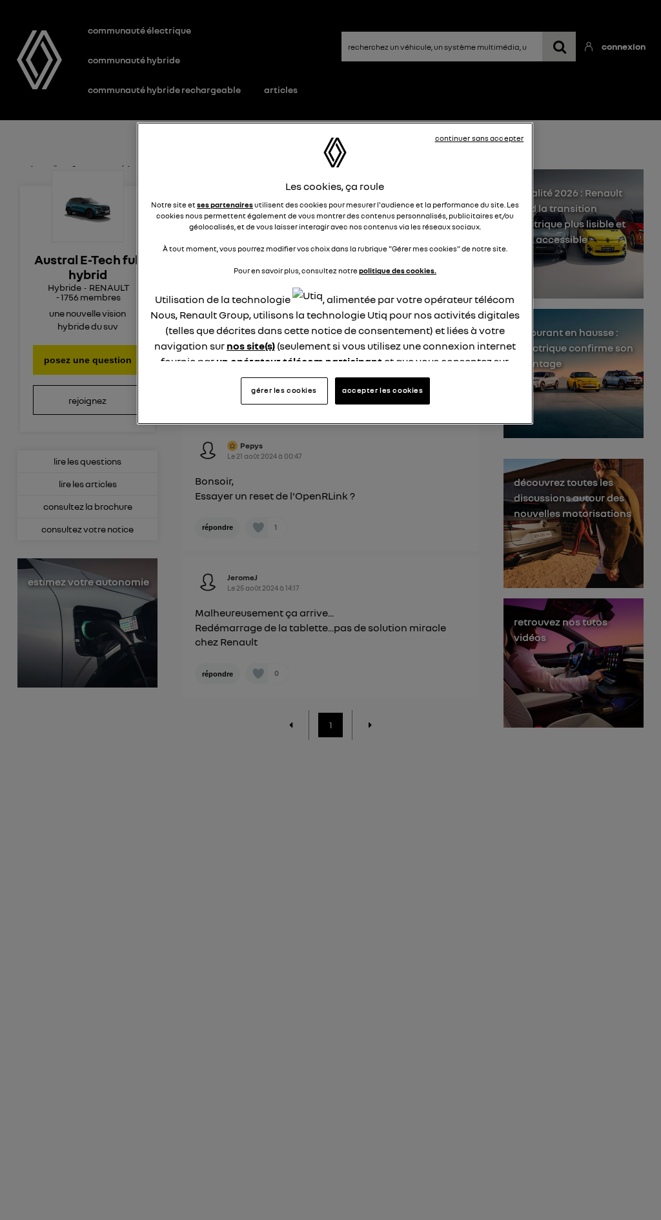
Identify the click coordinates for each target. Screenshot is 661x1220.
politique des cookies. (397, 270)
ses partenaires (225, 204)
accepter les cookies (382, 390)
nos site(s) (251, 345)
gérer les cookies (284, 390)
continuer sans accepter (479, 138)
